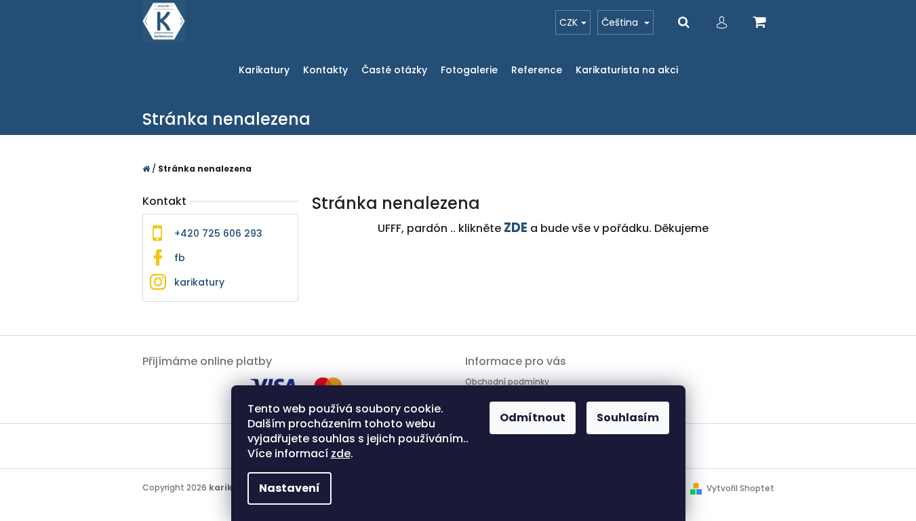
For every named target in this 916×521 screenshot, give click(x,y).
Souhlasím (628, 417)
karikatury (199, 282)
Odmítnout (532, 417)
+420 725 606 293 (218, 233)
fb (179, 258)
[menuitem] (264, 70)
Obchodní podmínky (507, 381)
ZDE (515, 227)
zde (341, 453)
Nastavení (289, 488)
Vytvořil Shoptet (740, 488)
